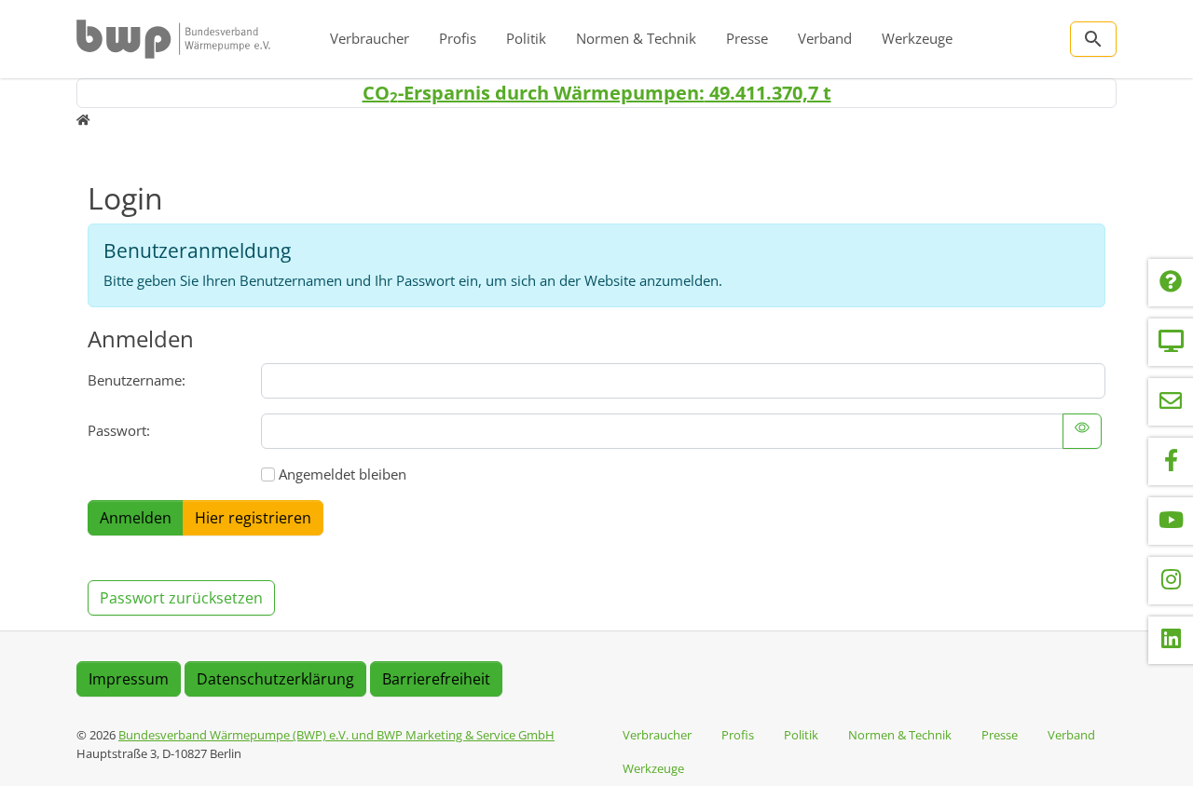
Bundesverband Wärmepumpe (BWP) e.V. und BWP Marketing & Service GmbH (336, 734)
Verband (825, 38)
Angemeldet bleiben (342, 474)
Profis (457, 38)
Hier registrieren (253, 518)
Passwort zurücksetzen (181, 598)
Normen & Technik (636, 38)
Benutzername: (136, 380)
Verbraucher (369, 38)
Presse (747, 38)
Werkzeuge (917, 38)
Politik (526, 38)
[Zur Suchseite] (1093, 39)
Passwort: (119, 430)
